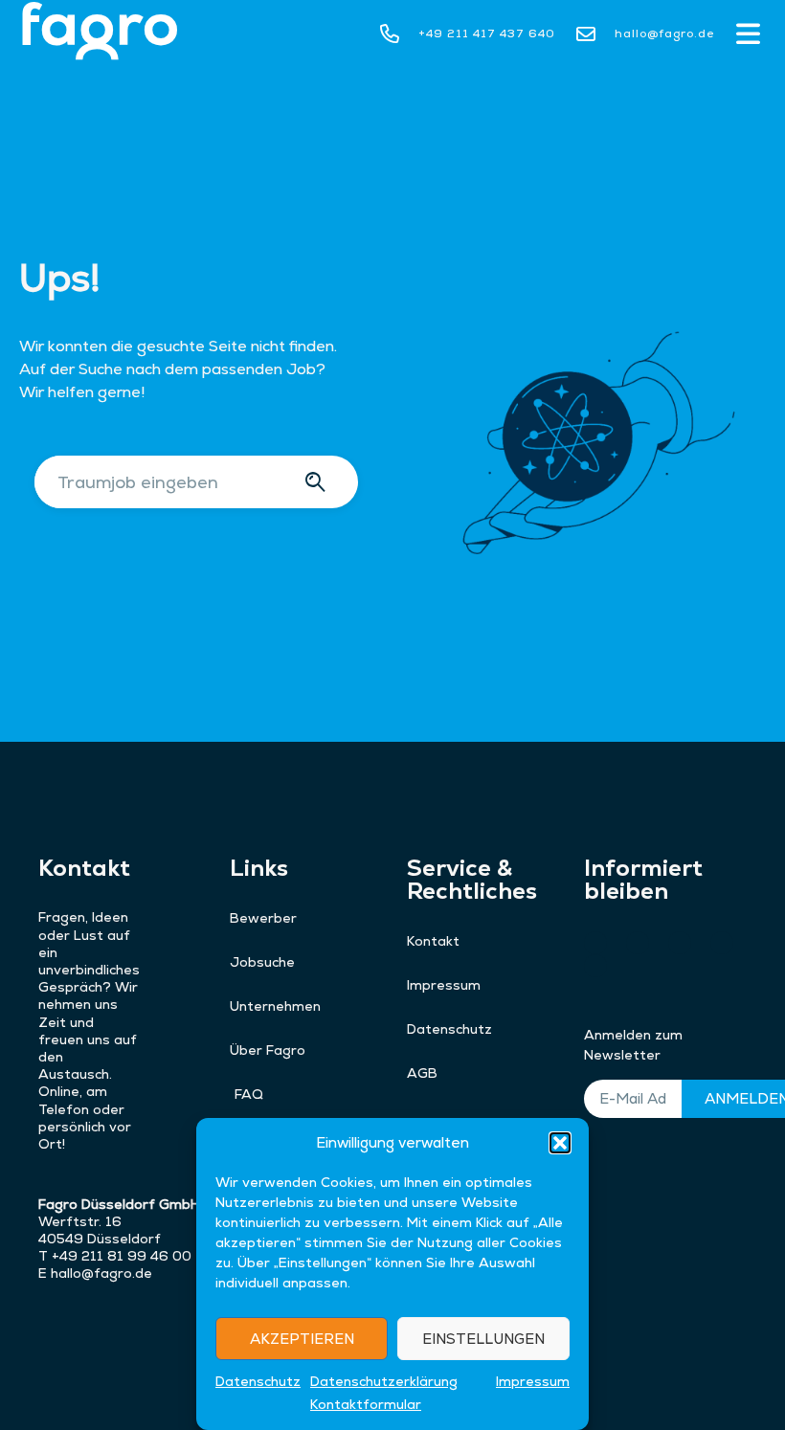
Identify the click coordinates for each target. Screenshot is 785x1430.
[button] (560, 1142)
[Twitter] (679, 942)
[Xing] (595, 942)
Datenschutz (258, 1381)
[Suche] (318, 482)
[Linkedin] (595, 965)
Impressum (533, 1381)
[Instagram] (637, 942)
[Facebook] (721, 942)
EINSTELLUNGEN (483, 1338)
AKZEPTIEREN (302, 1338)
